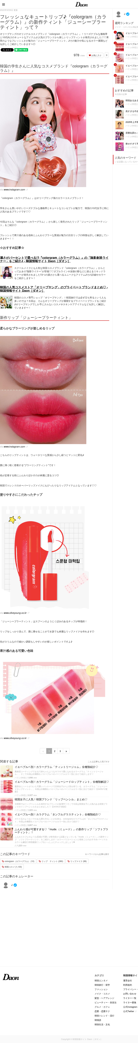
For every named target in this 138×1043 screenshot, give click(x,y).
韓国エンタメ (101, 980)
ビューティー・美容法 (105, 1002)
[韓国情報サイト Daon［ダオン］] (81, 4)
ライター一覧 (129, 998)
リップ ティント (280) (52, 861)
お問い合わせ (129, 993)
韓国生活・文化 (102, 1024)
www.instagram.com (14, 189)
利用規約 (127, 984)
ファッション (101, 989)
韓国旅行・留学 (102, 984)
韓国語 (98, 1020)
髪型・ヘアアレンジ (104, 998)
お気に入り (96, 55)
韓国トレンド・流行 (104, 1015)
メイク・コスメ (102, 993)
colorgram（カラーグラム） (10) (19, 861)
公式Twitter (128, 1011)
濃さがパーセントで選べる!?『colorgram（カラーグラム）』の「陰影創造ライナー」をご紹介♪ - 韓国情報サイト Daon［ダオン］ (54, 259)
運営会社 (127, 980)
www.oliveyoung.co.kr (15, 612)
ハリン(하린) (20, 777)
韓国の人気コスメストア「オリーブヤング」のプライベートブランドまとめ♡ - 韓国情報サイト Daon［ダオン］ (54, 289)
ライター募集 (129, 1002)
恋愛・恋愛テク (102, 1011)
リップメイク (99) (78, 861)
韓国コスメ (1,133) (13, 866)
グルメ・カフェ (102, 1006)
